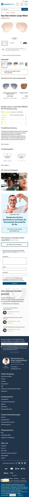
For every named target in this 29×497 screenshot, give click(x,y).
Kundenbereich (4, 399)
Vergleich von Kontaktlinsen (7, 437)
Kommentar (6, 256)
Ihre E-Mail (5, 272)
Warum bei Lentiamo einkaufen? (9, 453)
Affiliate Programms (6, 424)
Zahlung (3, 379)
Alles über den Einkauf (6, 376)
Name (4, 267)
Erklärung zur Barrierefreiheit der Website (10, 389)
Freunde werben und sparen (7, 422)
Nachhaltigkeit (4, 455)
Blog (2, 432)
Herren (7, 12)
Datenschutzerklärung (11, 493)
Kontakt (3, 458)
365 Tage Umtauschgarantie (8, 402)
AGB (2, 386)
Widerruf (3, 404)
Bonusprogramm (5, 419)
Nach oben (16, 478)
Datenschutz (4, 391)
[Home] (1, 12)
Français (26, 1)
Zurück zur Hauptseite (8, 478)
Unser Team (4, 450)
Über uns (3, 448)
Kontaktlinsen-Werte (6, 435)
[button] (4, 43)
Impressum (3, 445)
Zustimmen (12, 495)
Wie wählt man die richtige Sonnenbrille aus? (14, 230)
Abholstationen (4, 384)
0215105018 (14, 366)
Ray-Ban (13, 12)
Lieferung (3, 381)
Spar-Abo (3, 417)
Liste (24, 487)
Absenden (14, 283)
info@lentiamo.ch (15, 368)
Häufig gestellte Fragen (6, 409)
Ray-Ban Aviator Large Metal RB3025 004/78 (10, 93)
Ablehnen (20, 495)
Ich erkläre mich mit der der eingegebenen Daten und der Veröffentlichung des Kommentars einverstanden (13, 279)
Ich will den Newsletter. (14, 352)
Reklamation (4, 406)
